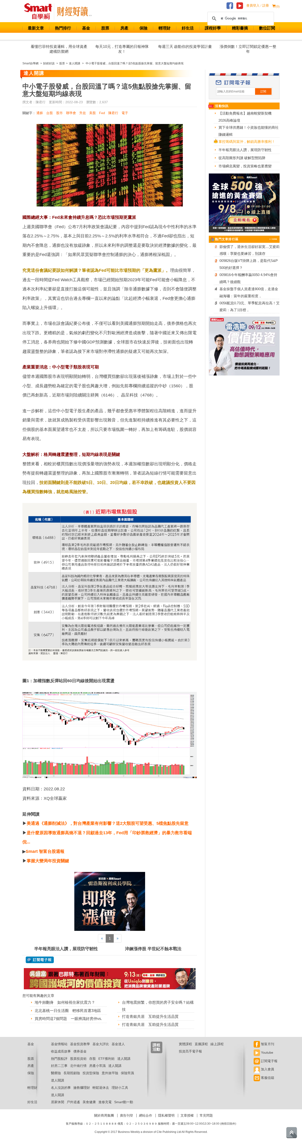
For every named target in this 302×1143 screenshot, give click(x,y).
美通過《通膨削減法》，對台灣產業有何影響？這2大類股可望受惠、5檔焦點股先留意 (108, 823)
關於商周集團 (104, 1115)
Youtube (266, 1052)
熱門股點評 (59, 1058)
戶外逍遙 (73, 1102)
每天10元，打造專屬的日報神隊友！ (122, 49)
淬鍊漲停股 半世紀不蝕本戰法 (153, 948)
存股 (92, 1058)
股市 (59, 113)
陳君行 (113, 113)
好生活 (188, 28)
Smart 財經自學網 (40, 11)
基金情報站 (59, 1044)
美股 (92, 113)
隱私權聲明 (166, 1115)
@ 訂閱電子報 (40, 960)
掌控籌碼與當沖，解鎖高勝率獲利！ (246, 142)
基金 (86, 28)
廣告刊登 (126, 1115)
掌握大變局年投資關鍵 (48, 860)
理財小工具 (120, 1087)
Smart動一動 (123, 1102)
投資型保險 (91, 1073)
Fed (102, 113)
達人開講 (123, 1058)
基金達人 (118, 1044)
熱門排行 (63, 28)
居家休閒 (57, 1102)
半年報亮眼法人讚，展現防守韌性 (66, 948)
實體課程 (185, 1044)
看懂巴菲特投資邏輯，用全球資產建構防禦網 (59, 49)
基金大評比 (100, 1044)
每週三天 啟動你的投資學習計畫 (185, 47)
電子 (125, 113)
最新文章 (36, 28)
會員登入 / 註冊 (257, 5)
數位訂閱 (267, 28)
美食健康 (89, 1102)
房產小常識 (97, 1066)
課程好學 (213, 28)
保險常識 (127, 1073)
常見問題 (206, 1115)
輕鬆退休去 (100, 1087)
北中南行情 (78, 1066)
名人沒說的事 (61, 1087)
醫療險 (56, 1073)
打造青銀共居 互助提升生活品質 (150, 1017)
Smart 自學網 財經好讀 (74, 11)
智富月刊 (267, 1044)
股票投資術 (78, 1058)
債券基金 (80, 1051)
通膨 (39, 113)
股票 (105, 28)
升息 (82, 113)
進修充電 (105, 1102)
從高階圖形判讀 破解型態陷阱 (241, 158)
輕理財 (165, 28)
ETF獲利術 (106, 1058)
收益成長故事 (61, 1051)
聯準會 (71, 113)
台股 (49, 113)
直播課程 (201, 1044)
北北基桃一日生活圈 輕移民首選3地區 (68, 1011)
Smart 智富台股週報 (45, 851)
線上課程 (217, 1044)
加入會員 (267, 1069)
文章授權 (187, 1115)
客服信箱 (267, 1078)
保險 (143, 28)
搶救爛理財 (81, 1087)
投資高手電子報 (190, 1051)
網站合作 (145, 1115)
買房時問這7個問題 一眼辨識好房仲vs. (68, 1019)
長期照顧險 (71, 1073)
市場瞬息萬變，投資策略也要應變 (245, 166)
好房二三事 (59, 1066)
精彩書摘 (240, 28)
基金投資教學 (80, 1044)
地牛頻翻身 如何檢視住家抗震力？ (65, 1002)
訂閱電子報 (268, 1061)
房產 (124, 28)
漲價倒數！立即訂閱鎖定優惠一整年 (248, 49)
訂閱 (263, 91)
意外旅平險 (110, 1073)
